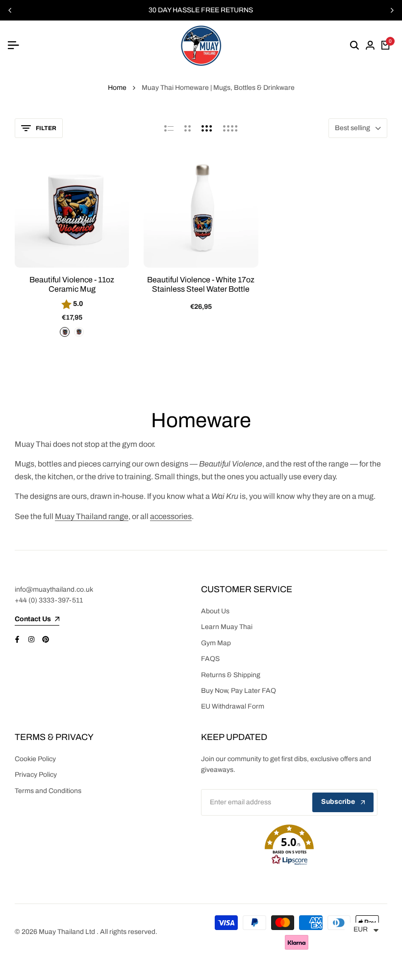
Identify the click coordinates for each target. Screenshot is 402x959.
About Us (215, 611)
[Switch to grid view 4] (230, 128)
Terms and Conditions (48, 791)
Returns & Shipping (230, 675)
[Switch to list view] (169, 128)
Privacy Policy (36, 774)
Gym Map (216, 643)
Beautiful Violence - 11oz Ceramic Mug (71, 284)
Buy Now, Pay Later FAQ (238, 690)
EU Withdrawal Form (232, 706)
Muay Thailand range (91, 516)
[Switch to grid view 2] (187, 128)
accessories (171, 516)
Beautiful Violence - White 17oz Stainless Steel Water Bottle (200, 284)
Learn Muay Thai (226, 626)
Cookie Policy (35, 759)
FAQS (210, 658)
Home (117, 87)
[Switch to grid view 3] (207, 128)
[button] (289, 845)
